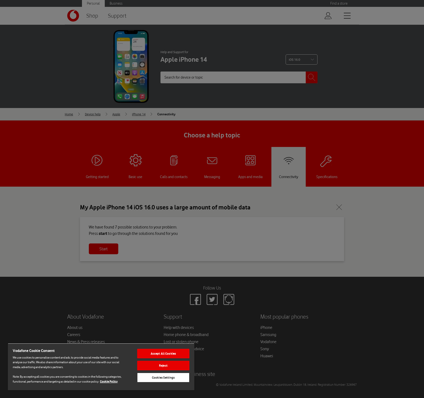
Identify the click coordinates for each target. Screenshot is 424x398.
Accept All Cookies (163, 353)
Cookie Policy (109, 381)
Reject (163, 365)
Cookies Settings (163, 377)
